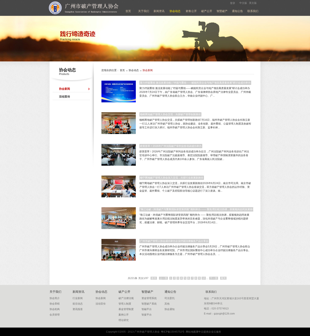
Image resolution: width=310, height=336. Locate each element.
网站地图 (190, 331)
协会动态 (134, 70)
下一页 (213, 278)
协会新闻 (148, 70)
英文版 (253, 2)
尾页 (223, 278)
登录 (232, 3)
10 (203, 278)
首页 (128, 11)
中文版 (243, 2)
